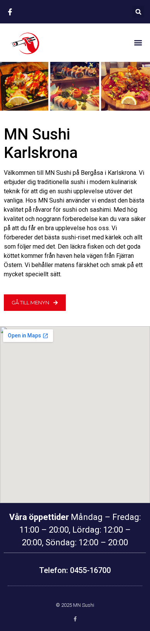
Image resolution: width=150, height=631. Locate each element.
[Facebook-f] (75, 618)
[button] (138, 12)
